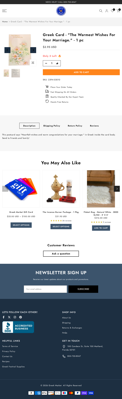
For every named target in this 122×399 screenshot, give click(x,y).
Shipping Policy (51, 125)
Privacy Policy (8, 351)
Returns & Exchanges (72, 327)
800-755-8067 (70, 2)
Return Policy (75, 125)
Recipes (6, 361)
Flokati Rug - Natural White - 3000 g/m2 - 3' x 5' (101, 213)
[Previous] (7, 50)
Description (29, 125)
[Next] (33, 50)
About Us (66, 317)
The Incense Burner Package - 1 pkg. (61, 212)
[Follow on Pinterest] (20, 317)
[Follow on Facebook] (3, 317)
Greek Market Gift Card (21, 212)
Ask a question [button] (61, 253)
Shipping (66, 322)
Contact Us (7, 356)
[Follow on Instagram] (15, 317)
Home (5, 21)
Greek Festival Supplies (13, 366)
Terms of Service (10, 346)
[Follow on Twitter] (9, 317)
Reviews (94, 125)
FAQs (64, 332)
